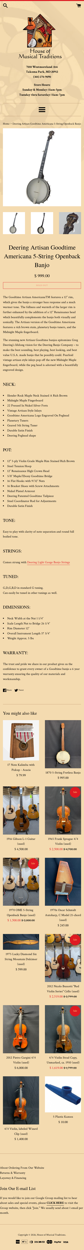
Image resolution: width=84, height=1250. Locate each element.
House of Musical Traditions (51, 1234)
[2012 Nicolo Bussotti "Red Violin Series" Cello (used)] (63, 958)
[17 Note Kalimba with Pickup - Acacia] (21, 740)
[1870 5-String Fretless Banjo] (63, 744)
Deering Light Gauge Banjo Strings (48, 562)
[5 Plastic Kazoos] (63, 1094)
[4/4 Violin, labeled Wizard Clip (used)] (21, 1100)
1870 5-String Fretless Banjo (63, 773)
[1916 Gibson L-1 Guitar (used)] (21, 810)
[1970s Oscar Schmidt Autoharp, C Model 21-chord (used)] (63, 882)
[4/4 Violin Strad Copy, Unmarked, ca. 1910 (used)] (63, 1029)
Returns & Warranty (12, 1173)
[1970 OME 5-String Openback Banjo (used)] (21, 882)
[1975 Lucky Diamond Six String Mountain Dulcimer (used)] (21, 942)
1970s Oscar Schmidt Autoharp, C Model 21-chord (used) (63, 915)
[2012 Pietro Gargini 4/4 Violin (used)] (21, 1029)
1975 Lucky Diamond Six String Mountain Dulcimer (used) (21, 959)
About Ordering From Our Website (22, 1168)
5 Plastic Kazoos (63, 1117)
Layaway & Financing (13, 1178)
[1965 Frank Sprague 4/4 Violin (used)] (63, 810)
